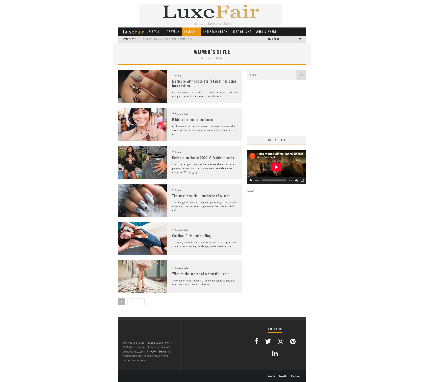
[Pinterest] (285, 39)
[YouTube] (282, 39)
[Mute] (296, 180)
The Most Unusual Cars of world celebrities (167, 39)
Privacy (151, 351)
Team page (273, 39)
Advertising (295, 376)
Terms (163, 351)
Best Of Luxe (242, 32)
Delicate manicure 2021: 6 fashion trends (203, 157)
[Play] (251, 180)
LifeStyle (153, 32)
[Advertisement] (276, 108)
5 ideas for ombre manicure (192, 119)
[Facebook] (289, 39)
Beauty (178, 75)
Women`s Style (181, 114)
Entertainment (214, 32)
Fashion (190, 32)
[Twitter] (292, 39)
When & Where (266, 32)
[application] (276, 167)
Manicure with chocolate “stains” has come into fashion (204, 83)
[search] (301, 75)
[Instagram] (295, 39)
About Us (271, 376)
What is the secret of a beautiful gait (200, 273)
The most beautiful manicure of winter (201, 195)
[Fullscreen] (302, 180)
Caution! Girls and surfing (191, 235)
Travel (172, 32)
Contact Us (283, 376)
